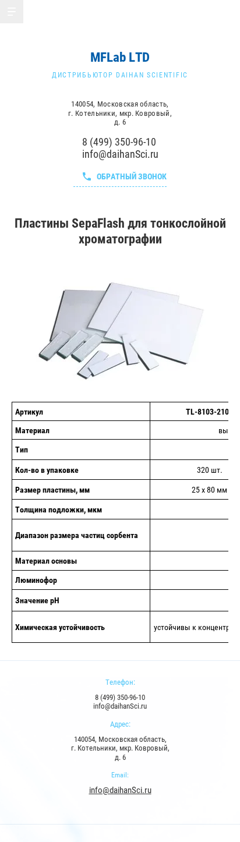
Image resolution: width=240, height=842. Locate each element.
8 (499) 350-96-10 (119, 142)
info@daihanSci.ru (120, 154)
